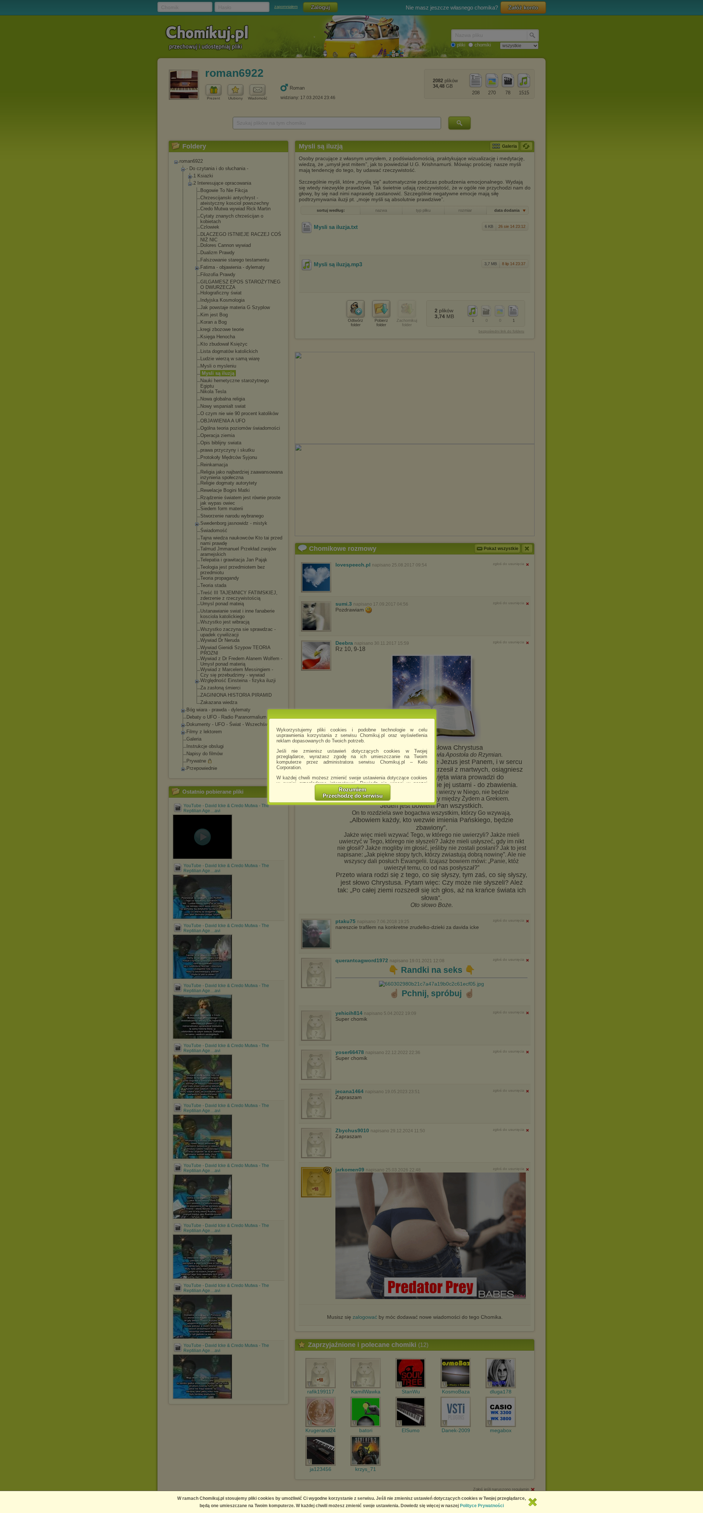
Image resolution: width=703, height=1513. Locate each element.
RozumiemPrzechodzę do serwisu (353, 792)
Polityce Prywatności (482, 1505)
